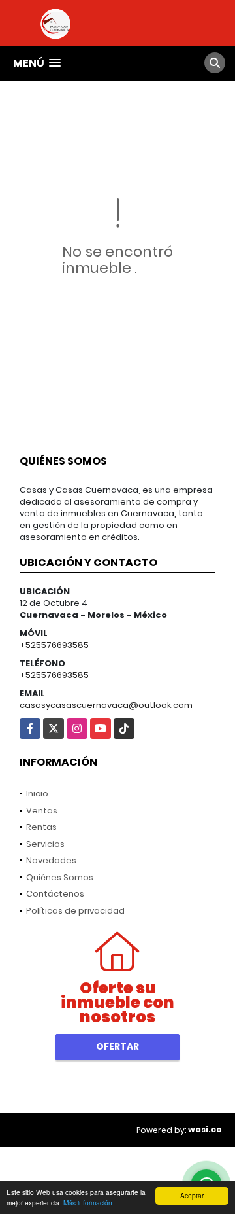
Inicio (37, 793)
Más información (87, 1202)
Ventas (41, 810)
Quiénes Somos (59, 877)
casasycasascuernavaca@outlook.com (106, 705)
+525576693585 (54, 645)
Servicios (45, 844)
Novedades (51, 860)
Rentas (41, 827)
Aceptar (192, 1195)
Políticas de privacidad (75, 910)
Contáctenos (55, 893)
